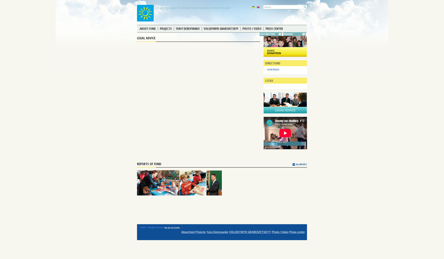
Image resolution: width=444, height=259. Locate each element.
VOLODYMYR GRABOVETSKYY (221, 28)
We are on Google (172, 227)
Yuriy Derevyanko (188, 28)
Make (274, 52)
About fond (148, 28)
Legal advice (285, 110)
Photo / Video (251, 28)
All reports (301, 164)
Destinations (267, 34)
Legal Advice (273, 69)
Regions (288, 34)
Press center (274, 28)
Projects (166, 28)
